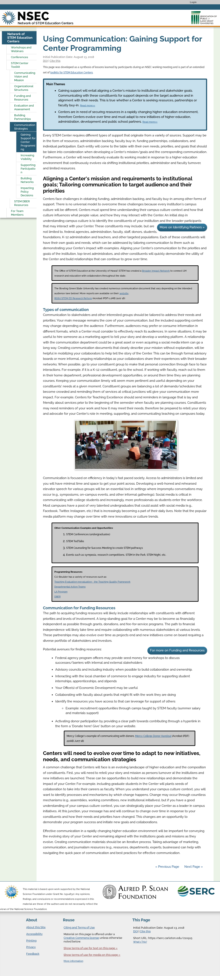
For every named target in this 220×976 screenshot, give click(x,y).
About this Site (36, 927)
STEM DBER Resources (22, 203)
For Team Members (17, 212)
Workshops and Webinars (21, 49)
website (123, 293)
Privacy (31, 947)
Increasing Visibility (27, 157)
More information (73, 961)
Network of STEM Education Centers (19, 37)
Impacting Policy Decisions (27, 191)
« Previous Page (167, 867)
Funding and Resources (22, 97)
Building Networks (27, 180)
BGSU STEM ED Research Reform (73, 298)
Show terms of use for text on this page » (91, 948)
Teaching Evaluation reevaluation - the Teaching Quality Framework (92, 581)
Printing (31, 940)
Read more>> (87, 105)
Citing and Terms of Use (79, 927)
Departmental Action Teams (70, 586)
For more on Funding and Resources (177, 650)
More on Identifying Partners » (182, 227)
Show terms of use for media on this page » (92, 954)
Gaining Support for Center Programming (28, 142)
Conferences (19, 57)
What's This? (140, 941)
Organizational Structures (23, 88)
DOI (45, 60)
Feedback (32, 953)
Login (193, 2)
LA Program (60, 591)
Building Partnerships (22, 117)
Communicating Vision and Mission (24, 76)
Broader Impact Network (156, 270)
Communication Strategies (24, 126)
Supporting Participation (28, 168)
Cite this (55, 60)
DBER (57, 596)
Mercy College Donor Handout (153, 736)
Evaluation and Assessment (24, 107)
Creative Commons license (81, 937)
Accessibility (34, 934)
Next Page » (193, 867)
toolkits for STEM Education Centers (71, 72)
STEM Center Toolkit (19, 65)
